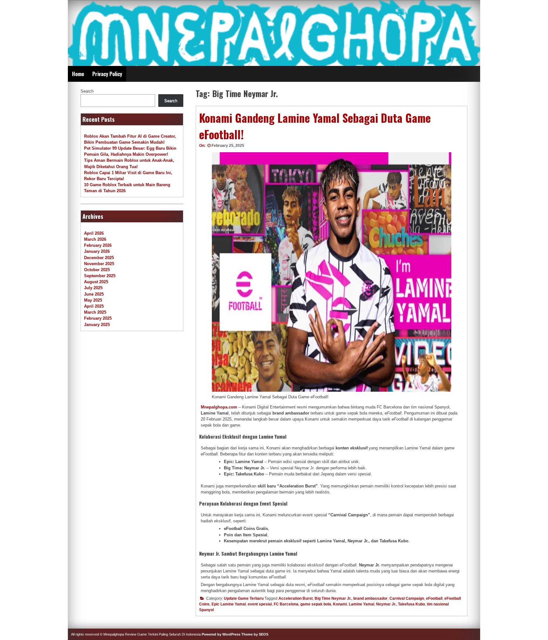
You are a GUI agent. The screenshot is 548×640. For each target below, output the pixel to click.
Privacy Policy (107, 74)
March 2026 (95, 239)
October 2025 (97, 269)
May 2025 (93, 300)
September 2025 (99, 275)
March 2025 (95, 312)
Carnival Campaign (406, 598)
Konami (340, 604)
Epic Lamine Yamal (229, 604)
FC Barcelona (286, 604)
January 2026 (97, 251)
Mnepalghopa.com (219, 407)
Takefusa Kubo (411, 604)
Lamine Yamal (361, 604)
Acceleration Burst (295, 598)
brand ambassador (370, 598)
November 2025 (99, 263)
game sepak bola (315, 604)
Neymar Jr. (386, 604)
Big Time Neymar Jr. (333, 598)
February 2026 (98, 245)
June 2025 (94, 294)
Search (87, 91)
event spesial (260, 604)
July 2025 (93, 287)
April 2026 (94, 233)
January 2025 (97, 324)
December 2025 (99, 257)
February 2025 (98, 318)
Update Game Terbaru (244, 598)
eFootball (434, 598)
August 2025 (96, 281)
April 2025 (94, 306)
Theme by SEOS (254, 634)
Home (78, 74)
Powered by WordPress (221, 634)
